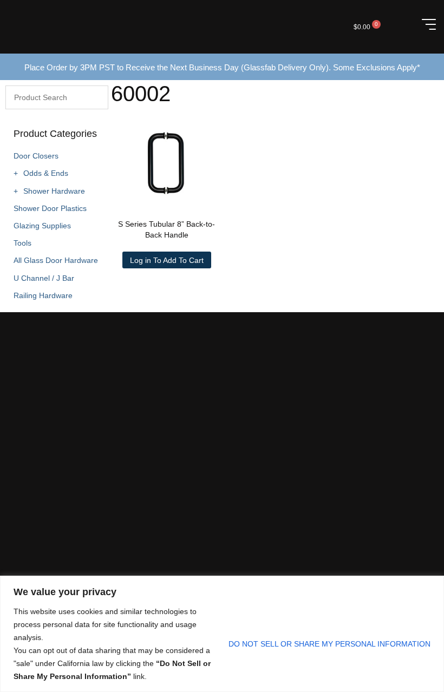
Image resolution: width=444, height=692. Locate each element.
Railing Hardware (43, 295)
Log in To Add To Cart (167, 260)
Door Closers (36, 155)
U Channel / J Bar (44, 278)
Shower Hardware (54, 191)
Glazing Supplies (42, 225)
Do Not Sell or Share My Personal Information (329, 644)
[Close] (432, 584)
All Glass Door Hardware (56, 260)
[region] (222, 634)
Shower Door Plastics (50, 208)
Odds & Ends (45, 173)
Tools (22, 243)
